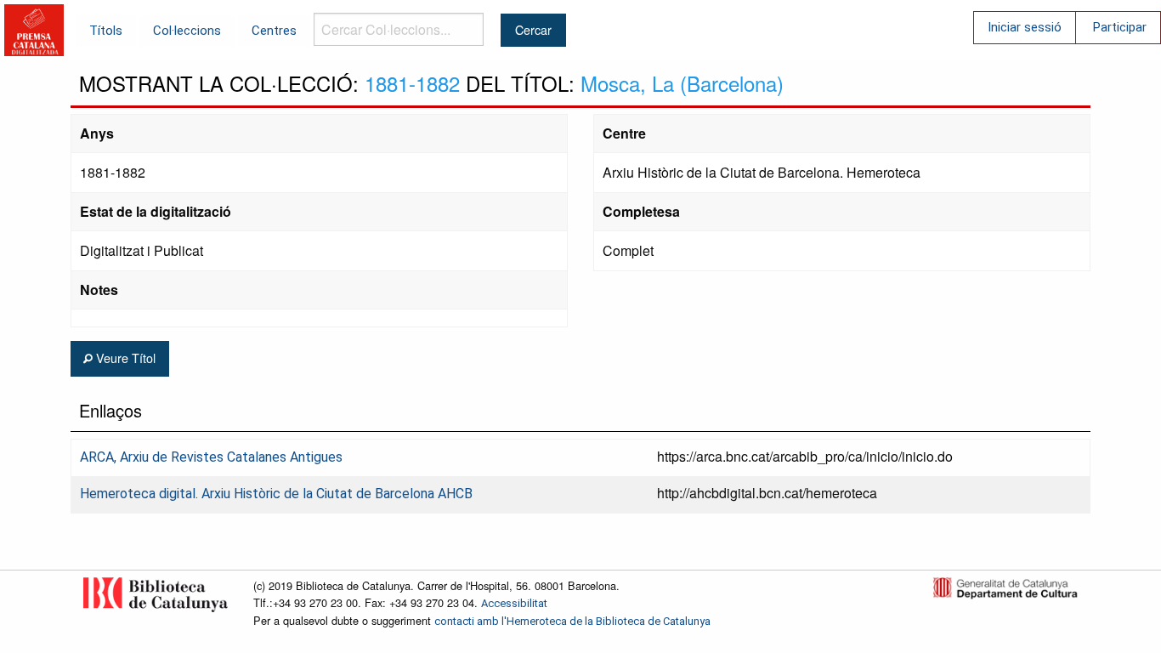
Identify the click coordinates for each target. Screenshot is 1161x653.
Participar (1120, 27)
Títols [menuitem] (105, 30)
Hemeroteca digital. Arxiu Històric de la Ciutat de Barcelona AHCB (276, 493)
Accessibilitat (514, 603)
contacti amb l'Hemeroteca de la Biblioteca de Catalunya (572, 621)
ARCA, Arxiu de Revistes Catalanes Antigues (211, 457)
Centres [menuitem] (274, 30)
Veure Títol (124, 357)
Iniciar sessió (1025, 27)
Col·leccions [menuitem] (187, 30)
